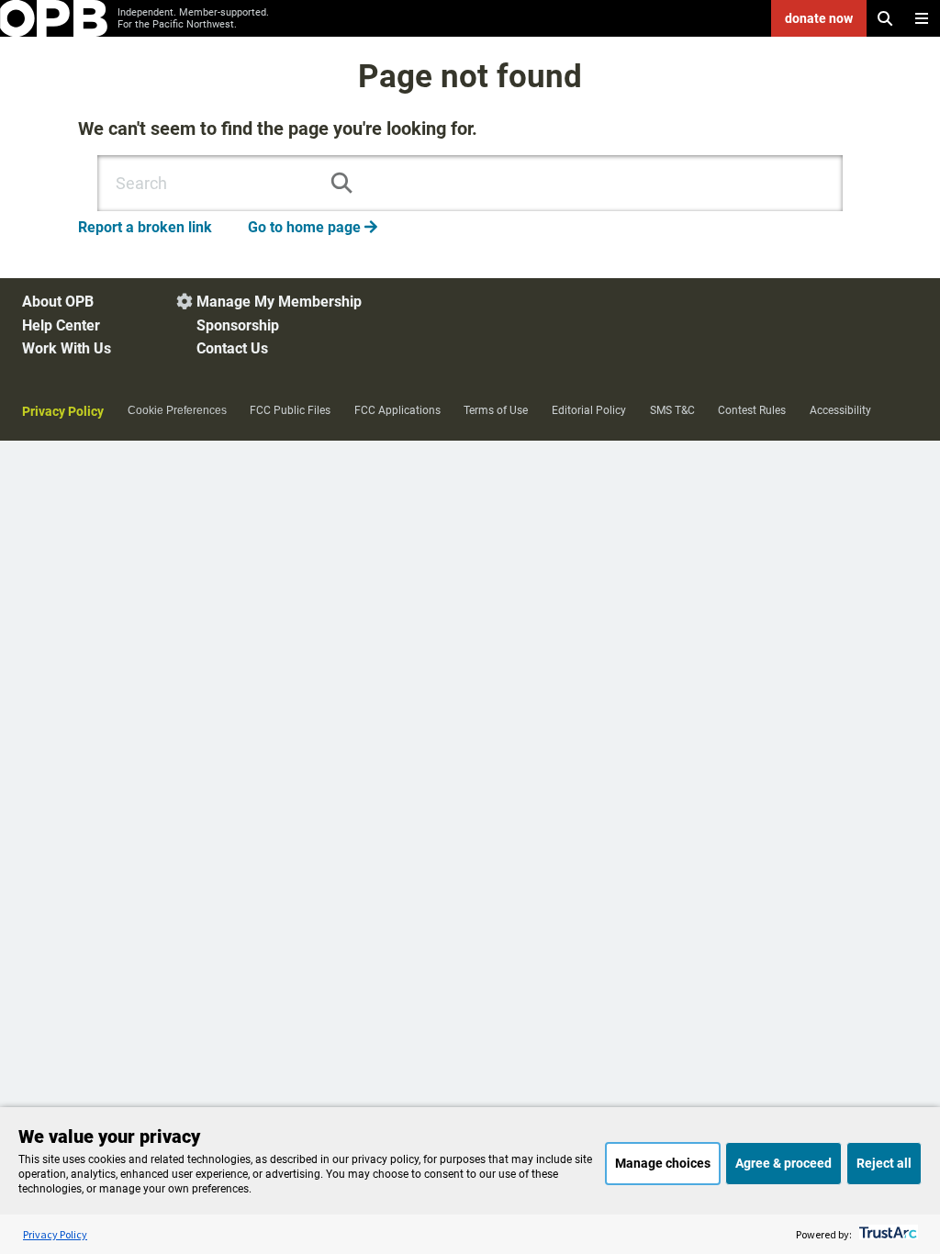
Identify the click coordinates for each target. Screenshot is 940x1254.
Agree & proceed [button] (783, 1163)
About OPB (58, 301)
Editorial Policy (589, 410)
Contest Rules (752, 410)
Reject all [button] (884, 1163)
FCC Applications (397, 410)
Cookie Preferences (177, 410)
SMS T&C (672, 410)
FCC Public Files (290, 410)
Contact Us (232, 348)
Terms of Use (496, 410)
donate (819, 18)
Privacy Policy (63, 411)
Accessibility (840, 410)
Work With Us (66, 348)
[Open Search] (885, 18)
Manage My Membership (279, 301)
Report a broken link (145, 227)
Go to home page (312, 227)
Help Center (61, 325)
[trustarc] (886, 1234)
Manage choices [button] (663, 1163)
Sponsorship (237, 325)
